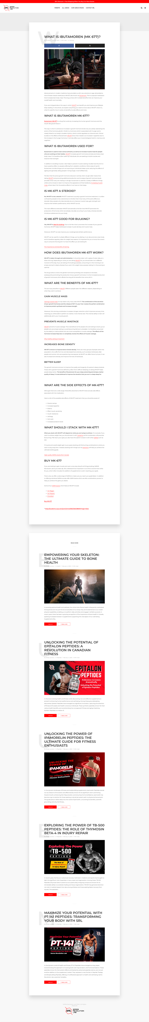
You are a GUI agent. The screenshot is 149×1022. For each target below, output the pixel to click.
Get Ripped (51, 493)
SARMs (96, 437)
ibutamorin (82, 95)
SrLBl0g (48, 40)
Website (57, 8)
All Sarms (65, 8)
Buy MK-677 (48, 501)
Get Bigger (50, 491)
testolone (86, 447)
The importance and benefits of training (56, 247)
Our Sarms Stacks (77, 8)
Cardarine (80, 435)
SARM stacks (56, 486)
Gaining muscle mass (51, 301)
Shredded (50, 496)
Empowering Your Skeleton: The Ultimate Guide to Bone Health (71, 559)
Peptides (59, 657)
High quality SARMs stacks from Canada (56, 455)
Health (58, 566)
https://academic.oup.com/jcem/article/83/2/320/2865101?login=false (67, 508)
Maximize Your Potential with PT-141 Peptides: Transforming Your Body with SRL (73, 917)
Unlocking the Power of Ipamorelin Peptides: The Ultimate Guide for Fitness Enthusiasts (70, 739)
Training (71, 40)
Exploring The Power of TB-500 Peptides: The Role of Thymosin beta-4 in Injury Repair (74, 829)
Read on (50, 624)
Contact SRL (90, 8)
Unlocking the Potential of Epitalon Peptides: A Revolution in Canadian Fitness (71, 648)
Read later (64, 624)
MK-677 (74, 105)
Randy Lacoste (50, 566)
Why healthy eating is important (54, 339)
